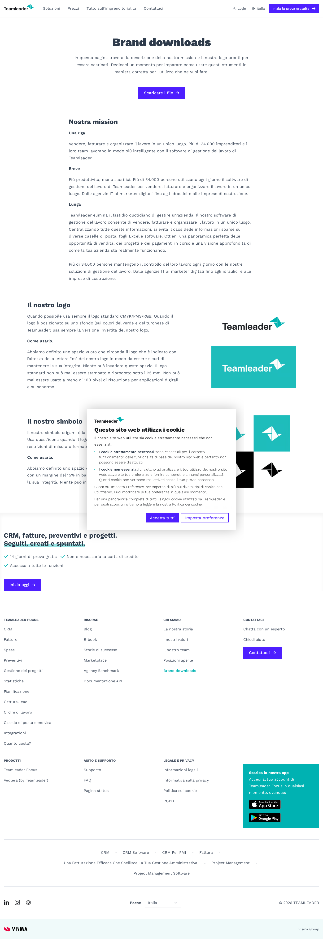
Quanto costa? (17, 743)
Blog (88, 629)
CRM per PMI (174, 852)
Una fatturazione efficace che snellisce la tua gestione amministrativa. (131, 863)
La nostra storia (178, 629)
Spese (9, 650)
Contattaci (153, 8)
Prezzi (73, 8)
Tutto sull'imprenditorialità (111, 8)
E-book (90, 639)
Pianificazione (16, 691)
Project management (230, 863)
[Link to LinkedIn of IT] (6, 902)
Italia (261, 8)
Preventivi (13, 660)
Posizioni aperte (178, 660)
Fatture (10, 639)
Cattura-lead (15, 702)
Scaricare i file (158, 92)
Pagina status (96, 790)
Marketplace (95, 660)
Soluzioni (51, 8)
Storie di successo (100, 650)
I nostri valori (175, 639)
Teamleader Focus (20, 770)
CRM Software (136, 852)
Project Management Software (162, 873)
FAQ (87, 780)
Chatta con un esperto (264, 629)
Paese (135, 903)
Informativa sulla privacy (186, 780)
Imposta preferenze (204, 517)
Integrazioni (15, 733)
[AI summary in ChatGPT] (28, 903)
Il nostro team (176, 650)
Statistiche (14, 681)
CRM (8, 629)
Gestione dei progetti (23, 670)
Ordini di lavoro (18, 712)
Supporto (92, 770)
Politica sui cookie (180, 790)
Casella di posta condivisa (27, 722)
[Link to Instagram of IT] (17, 902)
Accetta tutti (162, 517)
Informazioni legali (180, 770)
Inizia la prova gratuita (290, 8)
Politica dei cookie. (187, 504)
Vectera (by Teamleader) (26, 780)
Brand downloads (179, 670)
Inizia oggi (19, 584)
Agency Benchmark (101, 670)
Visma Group (308, 929)
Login (242, 8)
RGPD (168, 801)
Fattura (206, 852)
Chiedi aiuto (254, 639)
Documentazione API (103, 681)
